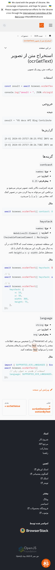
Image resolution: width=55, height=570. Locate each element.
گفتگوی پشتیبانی (40, 473)
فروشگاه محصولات (39, 508)
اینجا (34, 345)
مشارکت (44, 448)
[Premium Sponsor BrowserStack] (34, 533)
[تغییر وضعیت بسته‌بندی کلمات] (44, 85)
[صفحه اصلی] (50, 36)
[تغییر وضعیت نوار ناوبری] (51, 25)
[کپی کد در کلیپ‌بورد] (49, 85)
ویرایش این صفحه (41, 389)
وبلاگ (45, 499)
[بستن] (2, 9)
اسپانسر (44, 503)
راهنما (45, 453)
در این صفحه (45, 47)
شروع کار (43, 439)
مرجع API (43, 443)
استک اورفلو (42, 469)
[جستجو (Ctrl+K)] (4, 25)
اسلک (45, 478)
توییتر (45, 482)
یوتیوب (45, 512)
